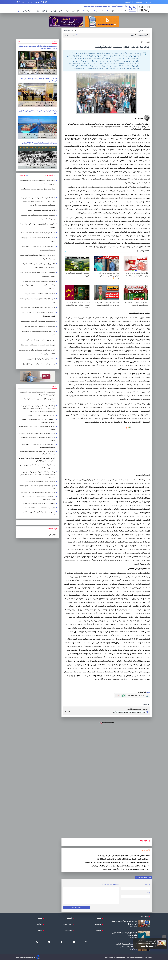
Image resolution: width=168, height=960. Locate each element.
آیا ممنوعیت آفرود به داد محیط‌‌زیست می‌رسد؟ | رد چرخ (39, 364)
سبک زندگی (27, 10)
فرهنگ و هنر (64, 10)
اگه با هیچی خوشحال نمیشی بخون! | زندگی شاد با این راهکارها (125, 869)
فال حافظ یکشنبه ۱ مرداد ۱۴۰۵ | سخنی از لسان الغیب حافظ (38, 345)
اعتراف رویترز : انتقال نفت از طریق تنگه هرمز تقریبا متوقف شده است (37, 191)
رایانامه (148, 893)
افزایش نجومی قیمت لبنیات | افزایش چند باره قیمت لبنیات (38, 307)
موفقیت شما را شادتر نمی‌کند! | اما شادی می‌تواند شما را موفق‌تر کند (122, 859)
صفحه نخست (122, 10)
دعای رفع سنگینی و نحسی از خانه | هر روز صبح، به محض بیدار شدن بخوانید (119, 866)
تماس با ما (139, 2)
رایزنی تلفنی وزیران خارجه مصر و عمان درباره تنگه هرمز (40, 326)
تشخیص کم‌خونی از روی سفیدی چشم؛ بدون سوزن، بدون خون (37, 233)
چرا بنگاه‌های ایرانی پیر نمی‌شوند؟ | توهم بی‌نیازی (41, 359)
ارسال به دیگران (142, 35)
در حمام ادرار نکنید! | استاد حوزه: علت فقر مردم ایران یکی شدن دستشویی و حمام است (37, 274)
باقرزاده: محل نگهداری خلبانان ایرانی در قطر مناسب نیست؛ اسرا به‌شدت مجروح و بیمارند (37, 352)
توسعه (111, 10)
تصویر (40, 930)
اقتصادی (100, 10)
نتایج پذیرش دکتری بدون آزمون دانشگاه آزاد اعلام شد (40, 294)
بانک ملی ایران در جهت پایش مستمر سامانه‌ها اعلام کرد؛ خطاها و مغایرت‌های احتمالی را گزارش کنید (37, 266)
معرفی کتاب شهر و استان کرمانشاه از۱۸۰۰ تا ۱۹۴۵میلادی (39, 143)
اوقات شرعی (129, 2)
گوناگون (45, 10)
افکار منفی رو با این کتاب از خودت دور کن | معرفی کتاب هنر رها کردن (123, 855)
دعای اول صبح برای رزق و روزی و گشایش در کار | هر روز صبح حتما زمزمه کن (37, 226)
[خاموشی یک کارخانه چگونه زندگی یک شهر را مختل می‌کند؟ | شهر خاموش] (37, 95)
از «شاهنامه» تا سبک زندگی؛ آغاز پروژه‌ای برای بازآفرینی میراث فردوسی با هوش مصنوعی (38, 248)
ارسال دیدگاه (76, 907)
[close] (164, 936)
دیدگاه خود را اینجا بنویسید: (110, 884)
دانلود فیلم (52, 535)
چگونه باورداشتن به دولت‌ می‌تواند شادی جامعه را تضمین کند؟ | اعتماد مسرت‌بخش (116, 862)
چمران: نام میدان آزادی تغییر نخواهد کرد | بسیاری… (123, 922)
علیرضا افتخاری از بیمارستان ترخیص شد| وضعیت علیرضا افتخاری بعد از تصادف (38, 314)
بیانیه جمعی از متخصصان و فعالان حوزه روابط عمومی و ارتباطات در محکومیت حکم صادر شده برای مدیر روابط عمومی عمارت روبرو (37, 285)
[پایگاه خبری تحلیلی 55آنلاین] (140, 8)
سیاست (88, 10)
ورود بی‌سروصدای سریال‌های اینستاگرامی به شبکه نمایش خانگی (38, 333)
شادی (145, 704)
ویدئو (37, 10)
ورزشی (54, 10)
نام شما (147, 884)
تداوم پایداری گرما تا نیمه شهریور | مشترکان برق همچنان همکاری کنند (36, 300)
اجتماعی (76, 10)
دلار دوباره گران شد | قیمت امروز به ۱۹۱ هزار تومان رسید (39, 340)
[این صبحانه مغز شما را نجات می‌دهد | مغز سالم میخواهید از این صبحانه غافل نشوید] (161, 943)
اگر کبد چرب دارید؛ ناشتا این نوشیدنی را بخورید (41, 210)
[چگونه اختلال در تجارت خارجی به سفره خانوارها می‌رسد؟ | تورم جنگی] (37, 127)
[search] (19, 11)
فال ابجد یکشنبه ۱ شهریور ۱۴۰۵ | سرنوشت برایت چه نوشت (38, 321)
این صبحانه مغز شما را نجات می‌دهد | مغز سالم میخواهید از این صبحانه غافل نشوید (146, 943)
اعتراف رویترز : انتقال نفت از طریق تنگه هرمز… (124, 933)
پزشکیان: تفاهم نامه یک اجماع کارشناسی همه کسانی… (126, 945)
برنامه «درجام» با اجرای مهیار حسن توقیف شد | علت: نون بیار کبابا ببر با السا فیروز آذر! (37, 257)
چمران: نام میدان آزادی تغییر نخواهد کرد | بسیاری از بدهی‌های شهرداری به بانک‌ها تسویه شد (37, 182)
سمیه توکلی (138, 118)
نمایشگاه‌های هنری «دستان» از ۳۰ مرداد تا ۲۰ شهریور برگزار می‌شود (101, 6)
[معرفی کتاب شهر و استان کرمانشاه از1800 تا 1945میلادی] (37, 157)
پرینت (133, 35)
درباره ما (149, 2)
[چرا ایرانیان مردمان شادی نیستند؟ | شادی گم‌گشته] (70, 712)
